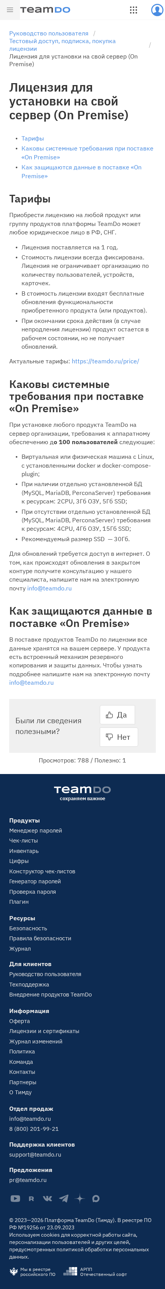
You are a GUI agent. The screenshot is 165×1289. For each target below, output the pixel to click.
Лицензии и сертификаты (44, 1031)
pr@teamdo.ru (28, 1180)
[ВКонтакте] (47, 1198)
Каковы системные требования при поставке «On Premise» (87, 152)
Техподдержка (29, 984)
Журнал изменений (36, 1041)
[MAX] (96, 1198)
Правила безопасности (40, 938)
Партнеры (22, 1082)
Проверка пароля (32, 891)
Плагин (19, 901)
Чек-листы (23, 840)
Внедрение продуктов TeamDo (50, 994)
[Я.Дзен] (80, 1198)
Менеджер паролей (35, 830)
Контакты (22, 1071)
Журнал (20, 948)
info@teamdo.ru (49, 588)
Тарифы (32, 138)
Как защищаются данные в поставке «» (81, 171)
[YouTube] (15, 1198)
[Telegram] (64, 1198)
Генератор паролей (35, 881)
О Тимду (20, 1092)
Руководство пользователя (45, 974)
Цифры (19, 860)
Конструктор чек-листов (42, 871)
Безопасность (28, 928)
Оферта (19, 1021)
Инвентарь (24, 850)
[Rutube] (31, 1198)
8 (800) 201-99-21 (34, 1128)
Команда (21, 1061)
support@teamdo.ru (35, 1154)
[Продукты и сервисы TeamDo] (134, 10)
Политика (22, 1051)
